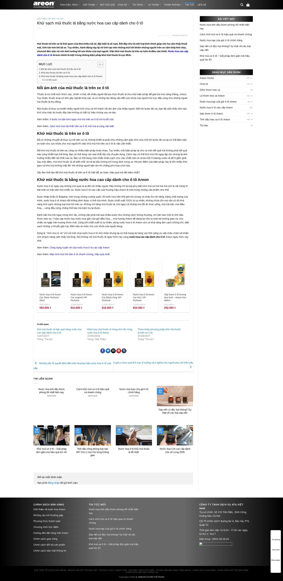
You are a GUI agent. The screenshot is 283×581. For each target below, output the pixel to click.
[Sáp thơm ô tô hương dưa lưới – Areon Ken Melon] (176, 275)
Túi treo (137, 4)
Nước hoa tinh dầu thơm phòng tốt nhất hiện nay (51, 391)
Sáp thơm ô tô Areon (211, 113)
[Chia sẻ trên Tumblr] (124, 350)
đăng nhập (53, 482)
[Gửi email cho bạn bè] (113, 350)
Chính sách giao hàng (45, 538)
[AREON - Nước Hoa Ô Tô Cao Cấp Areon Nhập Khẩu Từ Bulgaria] (44, 5)
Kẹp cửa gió (107, 4)
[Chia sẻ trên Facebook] (102, 350)
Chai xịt (122, 4)
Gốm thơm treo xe (210, 89)
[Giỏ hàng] (248, 5)
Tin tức (190, 4)
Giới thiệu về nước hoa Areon (49, 509)
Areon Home (207, 78)
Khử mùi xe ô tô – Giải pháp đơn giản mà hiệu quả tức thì (51, 450)
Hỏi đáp (52, 19)
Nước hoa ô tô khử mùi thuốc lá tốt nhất (134, 450)
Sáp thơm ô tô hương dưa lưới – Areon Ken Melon (175, 297)
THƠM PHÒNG (172, 4)
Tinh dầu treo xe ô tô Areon (215, 119)
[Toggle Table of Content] (98, 64)
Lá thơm (153, 4)
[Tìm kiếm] (241, 4)
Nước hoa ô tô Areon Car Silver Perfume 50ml (50, 297)
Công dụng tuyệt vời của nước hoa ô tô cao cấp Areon (79, 247)
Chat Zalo (276, 550)
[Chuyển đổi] (252, 78)
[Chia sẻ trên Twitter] (108, 350)
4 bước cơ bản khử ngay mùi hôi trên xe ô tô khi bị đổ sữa (81, 119)
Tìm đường (276, 540)
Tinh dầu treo (69, 4)
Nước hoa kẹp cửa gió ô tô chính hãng (133, 391)
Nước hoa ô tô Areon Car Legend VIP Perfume (81, 297)
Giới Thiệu (42, 19)
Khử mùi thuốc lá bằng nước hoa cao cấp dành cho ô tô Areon (71, 76)
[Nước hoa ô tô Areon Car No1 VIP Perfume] (144, 275)
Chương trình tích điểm (46, 527)
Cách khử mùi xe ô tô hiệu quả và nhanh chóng (92, 391)
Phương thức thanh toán (46, 521)
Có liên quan (51, 80)
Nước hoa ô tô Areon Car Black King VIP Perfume (112, 297)
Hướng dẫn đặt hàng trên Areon (50, 532)
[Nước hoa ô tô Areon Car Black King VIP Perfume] (113, 275)
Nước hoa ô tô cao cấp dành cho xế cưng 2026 (175, 450)
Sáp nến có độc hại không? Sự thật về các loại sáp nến (175, 411)
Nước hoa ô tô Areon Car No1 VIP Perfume (143, 297)
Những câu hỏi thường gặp (48, 515)
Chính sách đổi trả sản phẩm (49, 544)
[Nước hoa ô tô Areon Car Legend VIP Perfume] (82, 275)
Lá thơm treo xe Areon (212, 95)
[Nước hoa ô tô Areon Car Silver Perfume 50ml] (51, 275)
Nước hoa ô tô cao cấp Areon (216, 107)
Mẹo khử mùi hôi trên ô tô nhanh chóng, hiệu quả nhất (80, 254)
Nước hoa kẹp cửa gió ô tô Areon (218, 101)
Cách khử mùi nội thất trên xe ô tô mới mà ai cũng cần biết (82, 126)
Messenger (275, 560)
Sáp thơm (89, 4)
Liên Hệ (202, 4)
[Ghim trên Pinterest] (118, 350)
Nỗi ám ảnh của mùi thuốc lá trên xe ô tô (61, 69)
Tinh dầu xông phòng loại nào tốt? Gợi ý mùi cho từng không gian (92, 452)
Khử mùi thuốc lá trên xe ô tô (55, 72)
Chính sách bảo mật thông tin (49, 550)
